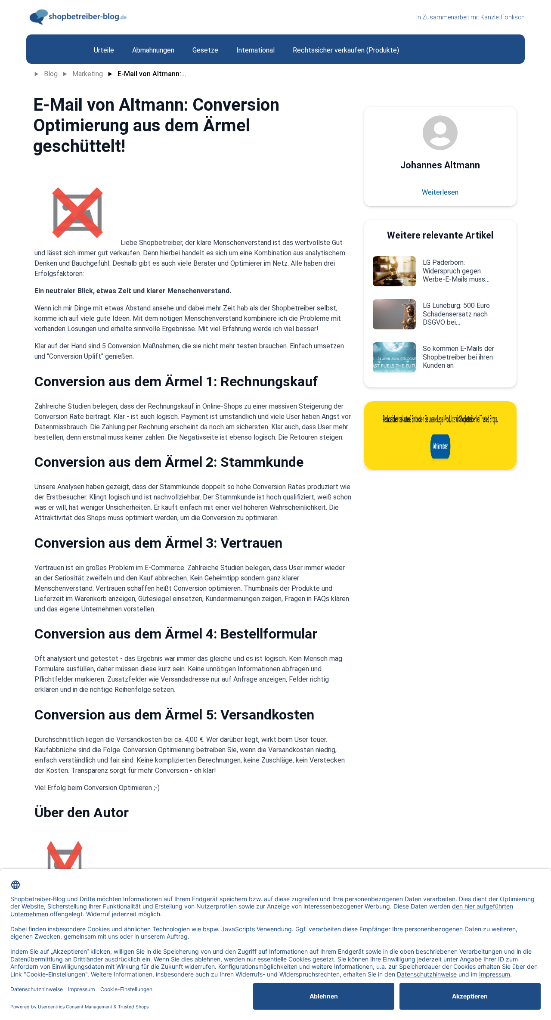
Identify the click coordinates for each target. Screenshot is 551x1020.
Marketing (87, 74)
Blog (51, 74)
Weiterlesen (440, 192)
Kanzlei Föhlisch (502, 17)
